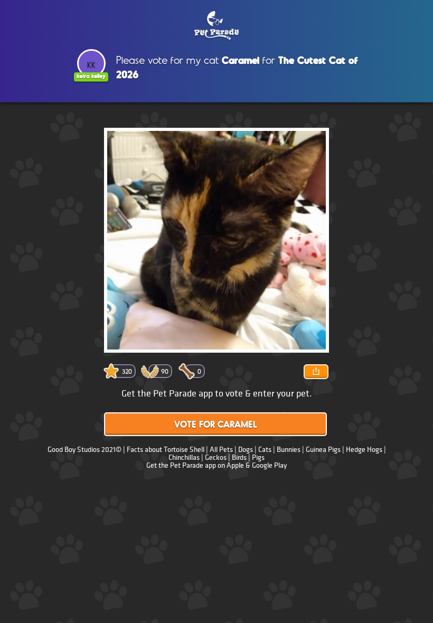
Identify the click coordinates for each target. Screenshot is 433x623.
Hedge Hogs (364, 450)
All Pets (221, 450)
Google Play (269, 465)
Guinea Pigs (323, 450)
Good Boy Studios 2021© (84, 450)
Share (316, 371)
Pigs (258, 457)
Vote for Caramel (215, 425)
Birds (239, 457)
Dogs (245, 450)
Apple (235, 465)
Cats (264, 450)
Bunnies (288, 450)
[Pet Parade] (216, 26)
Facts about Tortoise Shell (165, 450)
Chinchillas (184, 457)
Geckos (216, 457)
